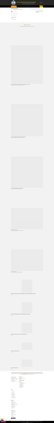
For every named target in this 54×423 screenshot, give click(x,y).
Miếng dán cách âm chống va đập (14, 404)
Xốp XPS (12, 415)
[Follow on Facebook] (11, 418)
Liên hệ (35, 6)
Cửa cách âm (12, 401)
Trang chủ (18, 6)
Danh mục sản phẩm (14, 6)
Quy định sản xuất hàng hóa (22, 383)
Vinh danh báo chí (21, 382)
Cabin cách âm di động (13, 402)
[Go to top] (52, 422)
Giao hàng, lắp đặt (21, 384)
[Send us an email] (12, 418)
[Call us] (13, 418)
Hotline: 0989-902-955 (3, 421)
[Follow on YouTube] (15, 418)
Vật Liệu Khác (12, 416)
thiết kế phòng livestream (28, 6)
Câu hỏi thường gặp (21, 385)
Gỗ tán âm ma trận (13, 403)
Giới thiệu (21, 6)
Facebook (2, 420)
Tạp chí (32, 6)
